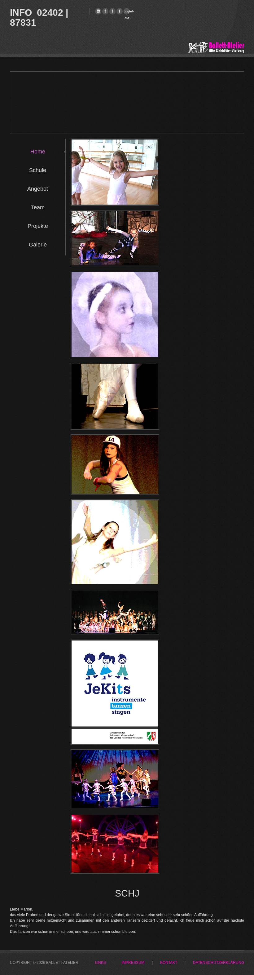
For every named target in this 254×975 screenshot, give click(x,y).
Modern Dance (116, 518)
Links (100, 962)
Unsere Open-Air (116, 832)
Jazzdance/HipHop (116, 453)
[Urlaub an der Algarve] (119, 11)
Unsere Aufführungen (115, 768)
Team (38, 207)
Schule (37, 170)
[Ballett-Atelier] (98, 11)
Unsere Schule (115, 157)
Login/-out (127, 12)
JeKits (115, 658)
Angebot (37, 189)
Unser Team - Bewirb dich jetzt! (116, 229)
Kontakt (168, 962)
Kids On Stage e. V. (116, 608)
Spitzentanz (115, 381)
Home (37, 151)
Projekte (38, 226)
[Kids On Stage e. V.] (112, 11)
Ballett (116, 289)
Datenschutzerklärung (218, 962)
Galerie (38, 245)
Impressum (133, 962)
